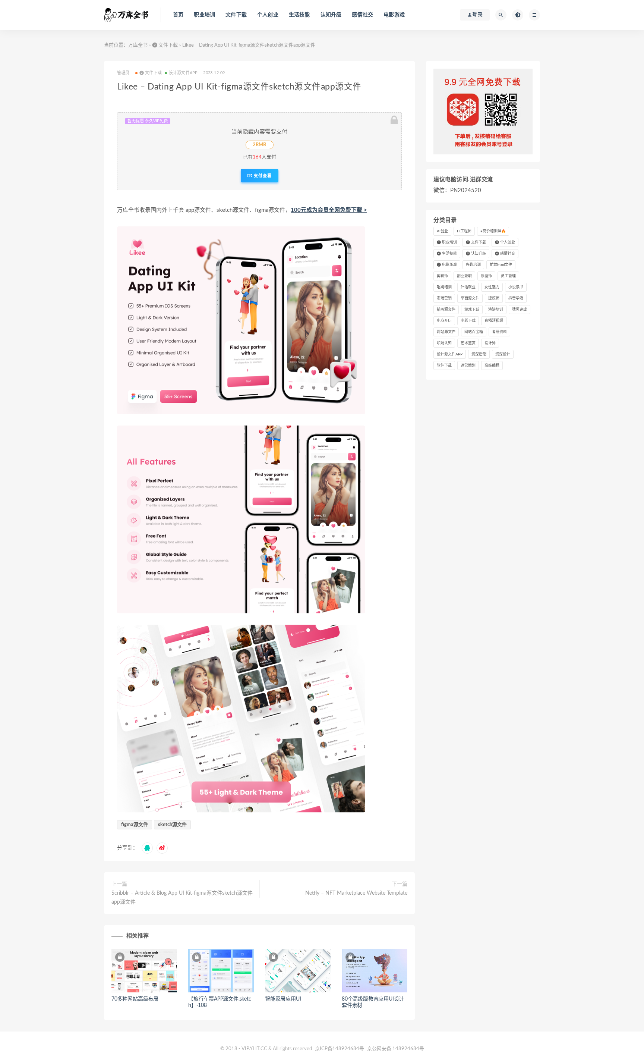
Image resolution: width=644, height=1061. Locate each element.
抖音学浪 (515, 298)
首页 (178, 15)
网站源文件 (446, 332)
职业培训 (204, 15)
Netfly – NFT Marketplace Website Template (356, 893)
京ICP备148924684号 (340, 1048)
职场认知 (444, 343)
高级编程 (491, 365)
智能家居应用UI (283, 999)
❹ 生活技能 (447, 253)
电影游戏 (394, 15)
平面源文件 (470, 298)
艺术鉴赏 (468, 343)
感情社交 (362, 15)
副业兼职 (464, 276)
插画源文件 (446, 309)
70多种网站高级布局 (134, 999)
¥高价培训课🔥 (493, 231)
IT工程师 (464, 231)
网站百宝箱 (473, 332)
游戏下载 (471, 309)
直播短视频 (493, 321)
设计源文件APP (183, 73)
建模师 (493, 298)
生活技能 (299, 15)
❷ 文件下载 (165, 45)
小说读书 (515, 287)
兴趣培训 (473, 265)
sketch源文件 (172, 824)
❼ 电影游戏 (447, 265)
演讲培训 (495, 309)
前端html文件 (501, 265)
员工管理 (508, 276)
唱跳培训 (444, 287)
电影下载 (468, 321)
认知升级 (331, 15)
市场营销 (444, 298)
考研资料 (499, 332)
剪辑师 (442, 276)
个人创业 (267, 15)
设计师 (490, 343)
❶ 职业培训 (447, 242)
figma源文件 (134, 824)
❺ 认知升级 (476, 253)
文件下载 (236, 15)
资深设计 (502, 354)
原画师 (486, 276)
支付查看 (262, 175)
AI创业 (442, 231)
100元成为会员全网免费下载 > (329, 210)
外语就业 (468, 287)
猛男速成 (519, 309)
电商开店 (444, 321)
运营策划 (468, 365)
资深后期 (478, 354)
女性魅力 (491, 287)
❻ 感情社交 (505, 253)
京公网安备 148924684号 (395, 1048)
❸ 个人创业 (505, 242)
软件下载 (444, 365)
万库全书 (138, 45)
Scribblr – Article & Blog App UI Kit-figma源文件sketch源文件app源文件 (182, 898)
